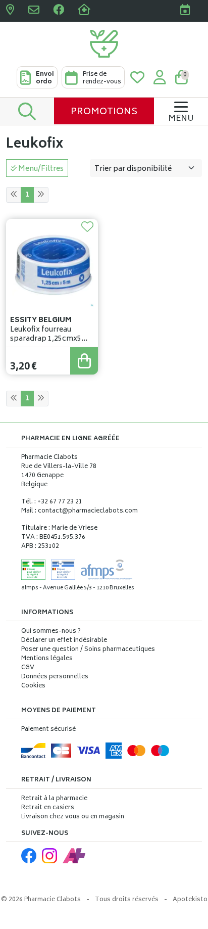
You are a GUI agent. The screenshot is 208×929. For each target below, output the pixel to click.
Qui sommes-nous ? (51, 632)
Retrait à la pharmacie (54, 799)
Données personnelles (54, 677)
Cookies (33, 686)
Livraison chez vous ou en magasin (72, 817)
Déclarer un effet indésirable (64, 640)
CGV (27, 668)
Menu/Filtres (40, 169)
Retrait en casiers (47, 808)
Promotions (104, 112)
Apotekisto (190, 900)
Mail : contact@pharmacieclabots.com (79, 511)
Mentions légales (47, 659)
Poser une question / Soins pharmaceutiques (88, 650)
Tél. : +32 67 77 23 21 (51, 502)
